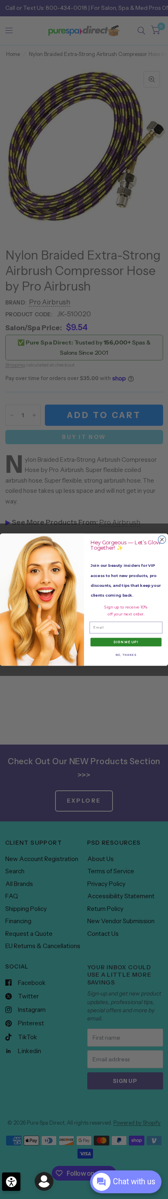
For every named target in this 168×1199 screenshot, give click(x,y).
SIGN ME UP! (126, 642)
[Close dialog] (162, 539)
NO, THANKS (126, 655)
